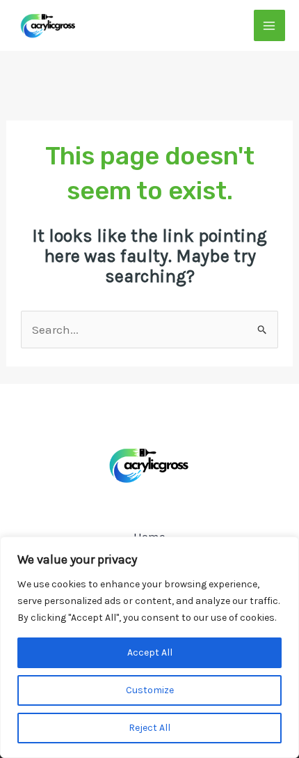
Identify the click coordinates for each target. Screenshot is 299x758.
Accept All (149, 652)
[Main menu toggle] (270, 26)
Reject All (149, 728)
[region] (149, 647)
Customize (150, 690)
